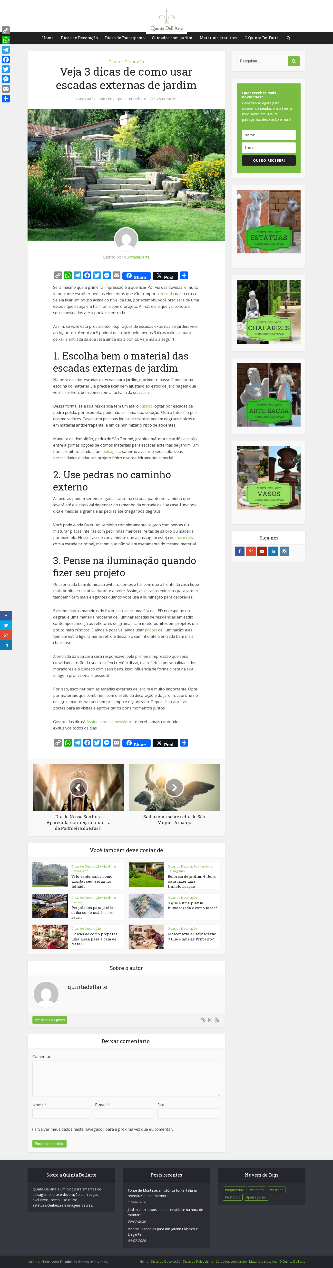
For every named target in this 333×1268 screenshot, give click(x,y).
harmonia (185, 537)
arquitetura (235, 1190)
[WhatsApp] (6, 40)
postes (151, 630)
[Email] (6, 89)
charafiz (258, 1190)
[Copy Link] (6, 30)
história (278, 1190)
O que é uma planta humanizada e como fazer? (192, 905)
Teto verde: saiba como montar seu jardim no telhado (91, 881)
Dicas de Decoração (79, 37)
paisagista (111, 451)
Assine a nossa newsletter (110, 721)
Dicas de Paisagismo (125, 37)
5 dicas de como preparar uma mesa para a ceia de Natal (94, 938)
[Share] (6, 98)
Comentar (107, 99)
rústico (146, 406)
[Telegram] (6, 50)
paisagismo (257, 1197)
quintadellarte (135, 99)
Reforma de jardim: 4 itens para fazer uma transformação (192, 881)
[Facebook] (6, 59)
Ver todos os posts (50, 1020)
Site (160, 1105)
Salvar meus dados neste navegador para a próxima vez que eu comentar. (105, 1129)
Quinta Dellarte (39, 1261)
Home (48, 37)
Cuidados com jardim (172, 37)
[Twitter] (6, 69)
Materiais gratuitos (218, 37)
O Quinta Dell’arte (262, 37)
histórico (234, 1197)
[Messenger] (6, 79)
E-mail (102, 1105)
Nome (39, 1105)
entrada (167, 293)
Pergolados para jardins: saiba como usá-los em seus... (93, 912)
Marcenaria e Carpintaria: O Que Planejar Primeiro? (192, 936)
